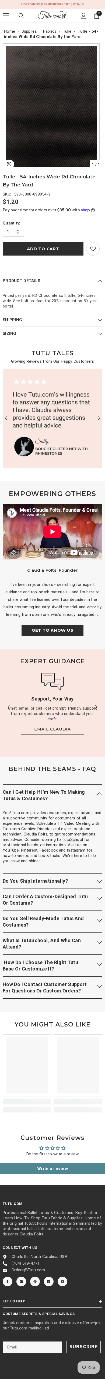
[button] (6, 418)
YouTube (11, 850)
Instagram (76, 850)
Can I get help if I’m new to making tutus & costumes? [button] (44, 795)
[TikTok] (49, 1281)
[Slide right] (95, 707)
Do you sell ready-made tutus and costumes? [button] (43, 922)
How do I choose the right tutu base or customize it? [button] (40, 966)
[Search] (21, 16)
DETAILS (78, 4)
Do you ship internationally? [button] (35, 881)
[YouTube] (62, 1281)
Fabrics (50, 31)
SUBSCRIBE (83, 1346)
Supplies (29, 31)
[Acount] (84, 16)
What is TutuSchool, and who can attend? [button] (42, 944)
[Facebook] (7, 1281)
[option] (52, 106)
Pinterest (29, 850)
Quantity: (11, 223)
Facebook (49, 850)
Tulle (67, 31)
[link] (93, 249)
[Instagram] (21, 1281)
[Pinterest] (35, 1281)
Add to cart (43, 248)
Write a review (52, 1168)
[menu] (6, 16)
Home (9, 31)
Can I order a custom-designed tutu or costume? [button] (45, 900)
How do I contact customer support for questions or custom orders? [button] (45, 987)
